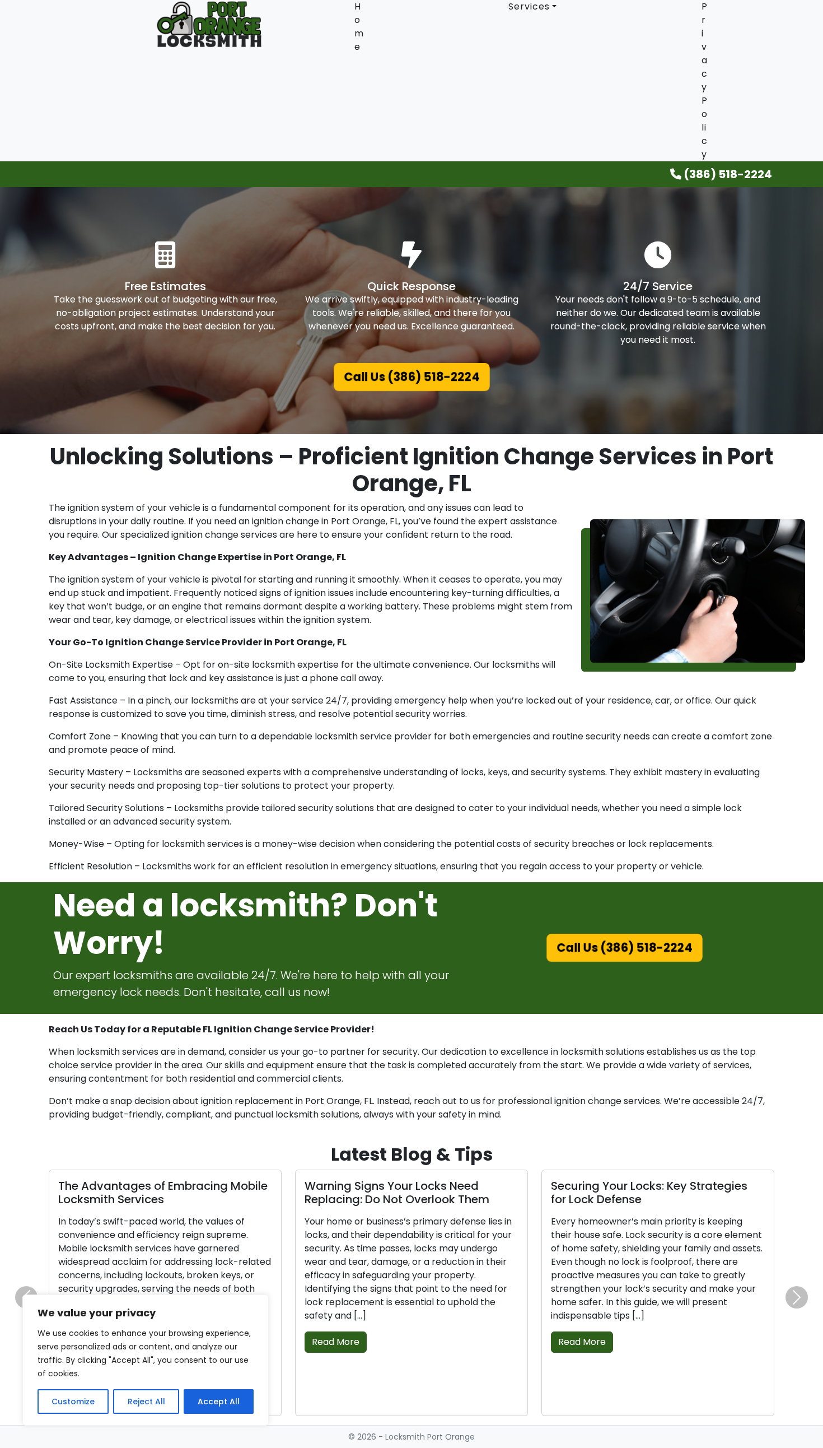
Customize (73, 1401)
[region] (145, 1360)
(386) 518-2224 (726, 174)
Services (529, 6)
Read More (335, 1341)
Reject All (146, 1401)
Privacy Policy (705, 80)
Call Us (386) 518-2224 (411, 377)
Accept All (219, 1401)
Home (359, 26)
